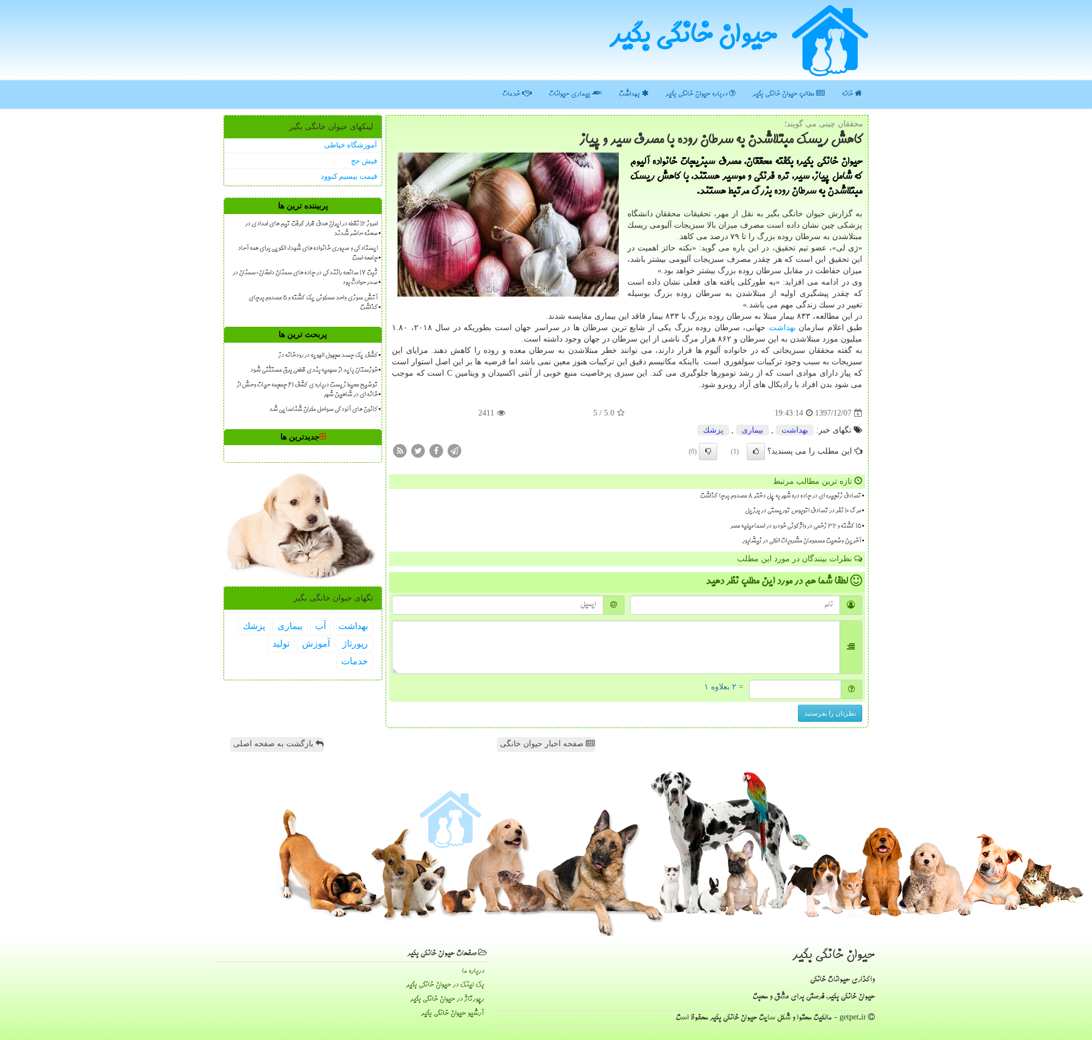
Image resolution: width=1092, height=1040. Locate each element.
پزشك (713, 430)
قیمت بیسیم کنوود (349, 176)
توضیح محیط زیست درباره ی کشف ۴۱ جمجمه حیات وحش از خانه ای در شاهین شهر (307, 390)
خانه (848, 94)
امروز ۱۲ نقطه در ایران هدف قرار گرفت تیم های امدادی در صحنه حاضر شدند (311, 229)
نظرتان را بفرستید (830, 713)
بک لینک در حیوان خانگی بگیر (445, 985)
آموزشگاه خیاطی (350, 145)
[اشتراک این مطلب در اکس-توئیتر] (418, 450)
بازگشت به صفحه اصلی (274, 743)
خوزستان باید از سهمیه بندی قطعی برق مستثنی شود (314, 370)
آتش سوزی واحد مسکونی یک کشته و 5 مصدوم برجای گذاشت (313, 303)
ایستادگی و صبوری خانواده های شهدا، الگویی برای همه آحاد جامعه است (308, 253)
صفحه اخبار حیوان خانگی (543, 743)
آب (320, 626)
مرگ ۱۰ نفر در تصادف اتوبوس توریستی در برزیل (803, 511)
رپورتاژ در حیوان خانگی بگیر (447, 999)
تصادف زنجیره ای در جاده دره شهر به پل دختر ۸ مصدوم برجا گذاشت (780, 496)
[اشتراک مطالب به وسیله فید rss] (400, 450)
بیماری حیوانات (570, 94)
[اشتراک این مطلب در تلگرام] (454, 450)
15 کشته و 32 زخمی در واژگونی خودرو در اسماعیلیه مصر (795, 526)
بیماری (752, 430)
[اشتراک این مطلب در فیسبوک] (436, 450)
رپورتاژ (355, 643)
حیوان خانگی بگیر (693, 37)
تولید (280, 643)
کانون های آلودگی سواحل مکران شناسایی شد (323, 409)
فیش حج (364, 161)
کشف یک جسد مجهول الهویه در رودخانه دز (328, 355)
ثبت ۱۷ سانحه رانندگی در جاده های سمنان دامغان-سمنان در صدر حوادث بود (305, 278)
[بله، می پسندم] (756, 451)
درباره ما (473, 971)
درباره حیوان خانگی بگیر (697, 94)
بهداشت (630, 94)
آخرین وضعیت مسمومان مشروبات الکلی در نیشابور (801, 541)
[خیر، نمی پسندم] (708, 451)
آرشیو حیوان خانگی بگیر (452, 1013)
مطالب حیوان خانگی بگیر (784, 94)
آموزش (316, 643)
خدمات (512, 94)
